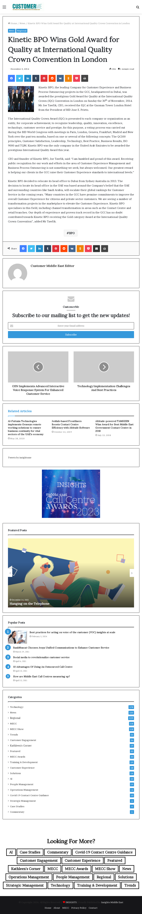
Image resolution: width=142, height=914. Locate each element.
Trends (14, 734)
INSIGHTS (71, 902)
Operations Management (24, 789)
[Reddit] (52, 78)
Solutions (15, 773)
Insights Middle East (112, 902)
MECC (13, 723)
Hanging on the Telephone (30, 604)
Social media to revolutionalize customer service (41, 657)
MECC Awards (17, 756)
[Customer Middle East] (27, 6)
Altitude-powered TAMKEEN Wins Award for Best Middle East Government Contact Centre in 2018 (114, 426)
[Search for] (137, 8)
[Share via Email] (96, 248)
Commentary (17, 811)
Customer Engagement (23, 740)
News (22, 23)
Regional (21, 30)
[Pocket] (76, 78)
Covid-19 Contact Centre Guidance (29, 795)
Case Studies (17, 806)
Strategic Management (23, 800)
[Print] (84, 78)
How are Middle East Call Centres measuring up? (41, 676)
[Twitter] (19, 78)
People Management (21, 784)
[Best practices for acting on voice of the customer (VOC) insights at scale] (17, 637)
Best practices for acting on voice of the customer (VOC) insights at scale (72, 632)
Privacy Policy (78, 907)
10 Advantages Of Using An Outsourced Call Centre (43, 666)
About (57, 907)
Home (13, 23)
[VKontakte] (60, 78)
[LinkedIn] (27, 78)
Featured (15, 751)
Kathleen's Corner (21, 745)
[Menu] (4, 8)
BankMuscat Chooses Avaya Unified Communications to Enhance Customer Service (61, 647)
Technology (16, 707)
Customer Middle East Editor (52, 266)
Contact (93, 907)
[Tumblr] (35, 78)
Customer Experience (22, 767)
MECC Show (17, 729)
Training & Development (24, 762)
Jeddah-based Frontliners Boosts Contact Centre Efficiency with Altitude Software (71, 424)
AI (11, 778)
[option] (71, 572)
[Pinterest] (44, 78)
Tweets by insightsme (19, 457)
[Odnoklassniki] (68, 78)
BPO (72, 233)
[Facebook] (11, 78)
